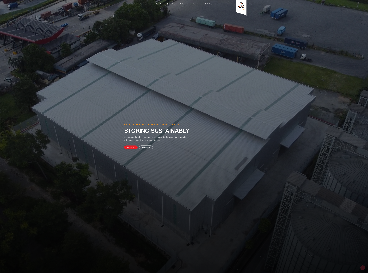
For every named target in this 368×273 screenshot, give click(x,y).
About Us (159, 4)
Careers (195, 4)
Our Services (171, 4)
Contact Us (208, 4)
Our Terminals (184, 4)
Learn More (146, 147)
